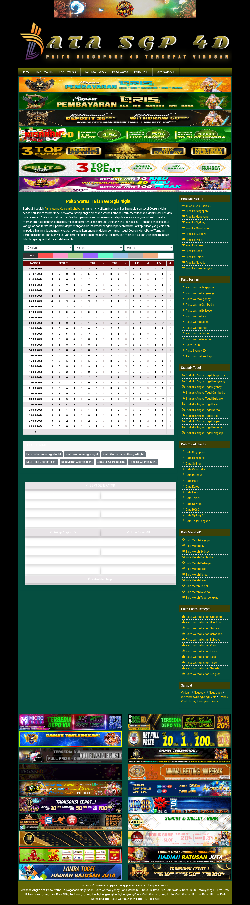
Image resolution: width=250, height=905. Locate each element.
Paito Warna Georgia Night (82, 454)
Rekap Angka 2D (101, 523)
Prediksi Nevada (195, 262)
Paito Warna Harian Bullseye (202, 639)
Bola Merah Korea (196, 574)
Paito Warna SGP (131, 890)
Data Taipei (192, 498)
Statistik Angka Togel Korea (202, 410)
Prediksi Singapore (197, 211)
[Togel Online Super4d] (125, 118)
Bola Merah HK (194, 545)
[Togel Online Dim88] (125, 101)
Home (26, 72)
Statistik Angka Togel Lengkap (204, 433)
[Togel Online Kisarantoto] (125, 151)
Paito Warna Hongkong (199, 293)
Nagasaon (200, 692)
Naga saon (215, 692)
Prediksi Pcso (193, 239)
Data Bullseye (194, 475)
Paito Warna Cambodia (199, 304)
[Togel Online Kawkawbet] (70, 755)
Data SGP (158, 890)
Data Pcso (191, 480)
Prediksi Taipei (194, 257)
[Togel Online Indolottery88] (179, 805)
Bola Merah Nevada (197, 591)
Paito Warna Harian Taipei (201, 662)
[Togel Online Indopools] (179, 838)
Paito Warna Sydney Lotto (158, 894)
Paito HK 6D (141, 72)
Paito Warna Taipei (197, 333)
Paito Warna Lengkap (198, 356)
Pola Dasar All (140, 532)
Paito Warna (120, 72)
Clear (30, 255)
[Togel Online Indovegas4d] (179, 872)
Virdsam (186, 692)
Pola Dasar (102, 542)
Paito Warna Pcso (196, 316)
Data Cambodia (195, 469)
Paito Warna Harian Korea (201, 651)
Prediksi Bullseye (195, 233)
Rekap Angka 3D (139, 513)
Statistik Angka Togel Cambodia (205, 392)
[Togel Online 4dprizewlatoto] (70, 838)
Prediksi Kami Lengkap (199, 268)
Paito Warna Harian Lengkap (203, 674)
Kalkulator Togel (102, 579)
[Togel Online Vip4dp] (179, 755)
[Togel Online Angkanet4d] (179, 822)
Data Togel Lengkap (197, 521)
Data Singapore (195, 452)
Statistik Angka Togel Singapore (205, 375)
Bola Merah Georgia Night (77, 461)
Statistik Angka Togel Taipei (202, 421)
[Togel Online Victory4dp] (70, 739)
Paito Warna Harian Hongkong (203, 622)
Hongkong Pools (209, 701)
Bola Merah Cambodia (199, 557)
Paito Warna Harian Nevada (202, 668)
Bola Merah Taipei (196, 586)
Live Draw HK (44, 72)
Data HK (147, 890)
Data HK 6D (192, 509)
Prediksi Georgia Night (143, 461)
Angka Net (38, 890)
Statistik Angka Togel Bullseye (204, 398)
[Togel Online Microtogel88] (70, 722)
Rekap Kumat (102, 504)
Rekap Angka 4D (64, 532)
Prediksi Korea (194, 245)
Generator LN (64, 495)
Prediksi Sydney (195, 222)
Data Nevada (193, 503)
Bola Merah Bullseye (198, 563)
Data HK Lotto (210, 894)
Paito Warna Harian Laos (200, 656)
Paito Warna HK (55, 890)
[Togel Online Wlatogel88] (70, 822)
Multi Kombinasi (139, 551)
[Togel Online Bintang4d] (70, 805)
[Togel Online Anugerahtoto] (179, 788)
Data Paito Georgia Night (41, 461)
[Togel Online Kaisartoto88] (70, 855)
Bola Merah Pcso (195, 568)
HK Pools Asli (152, 898)
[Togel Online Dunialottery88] (179, 772)
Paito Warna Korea (197, 321)
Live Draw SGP (68, 72)
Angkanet (75, 894)
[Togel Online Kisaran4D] (125, 134)
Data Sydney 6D (195, 515)
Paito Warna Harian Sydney (202, 628)
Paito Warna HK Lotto (188, 894)
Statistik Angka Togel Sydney (203, 387)
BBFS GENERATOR (102, 485)
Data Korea (192, 486)
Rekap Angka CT (64, 513)
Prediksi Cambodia (197, 228)
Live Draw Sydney (95, 72)
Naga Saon (87, 890)
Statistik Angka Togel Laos (201, 415)
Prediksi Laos (193, 251)
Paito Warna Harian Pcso (200, 645)
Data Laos (191, 492)
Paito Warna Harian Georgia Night (98, 201)
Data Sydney (193, 463)
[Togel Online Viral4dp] (125, 184)
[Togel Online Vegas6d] (70, 772)
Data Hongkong (195, 457)
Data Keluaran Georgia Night (43, 454)
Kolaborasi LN (140, 570)
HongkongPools (131, 894)
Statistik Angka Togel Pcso (202, 404)
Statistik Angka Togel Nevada (203, 427)
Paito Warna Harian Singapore (204, 616)
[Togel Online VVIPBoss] (125, 84)
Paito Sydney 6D (166, 72)
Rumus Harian (139, 495)
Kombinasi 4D (64, 570)
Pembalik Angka (64, 551)
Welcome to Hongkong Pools (198, 697)
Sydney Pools (91, 894)
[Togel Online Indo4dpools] (70, 872)
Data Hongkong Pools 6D (196, 205)
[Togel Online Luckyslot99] (179, 739)
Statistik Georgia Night (111, 461)
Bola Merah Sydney (197, 551)
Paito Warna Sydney (198, 299)
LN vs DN (102, 560)
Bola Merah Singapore (199, 540)
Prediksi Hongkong (197, 216)
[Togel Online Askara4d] (70, 788)
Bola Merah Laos (195, 580)
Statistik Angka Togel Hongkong (205, 381)
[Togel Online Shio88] (179, 855)
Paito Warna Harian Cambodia (204, 634)
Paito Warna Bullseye (198, 310)
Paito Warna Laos (196, 327)
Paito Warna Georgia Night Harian (65, 208)
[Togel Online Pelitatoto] (125, 168)
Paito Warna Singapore (199, 287)
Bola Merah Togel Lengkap (201, 597)
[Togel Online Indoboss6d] (179, 722)
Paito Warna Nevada (198, 339)
